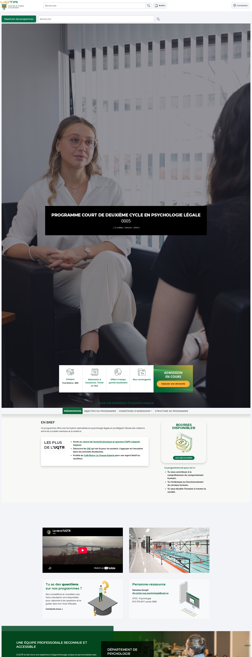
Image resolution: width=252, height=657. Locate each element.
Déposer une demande (173, 383)
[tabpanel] (126, 458)
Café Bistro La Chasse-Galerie (99, 455)
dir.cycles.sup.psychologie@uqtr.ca (150, 593)
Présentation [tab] (72, 410)
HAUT (247, 645)
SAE (89, 448)
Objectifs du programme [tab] (100, 410)
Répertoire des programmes (18, 19)
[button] (160, 6)
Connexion (242, 5)
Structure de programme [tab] (171, 410)
